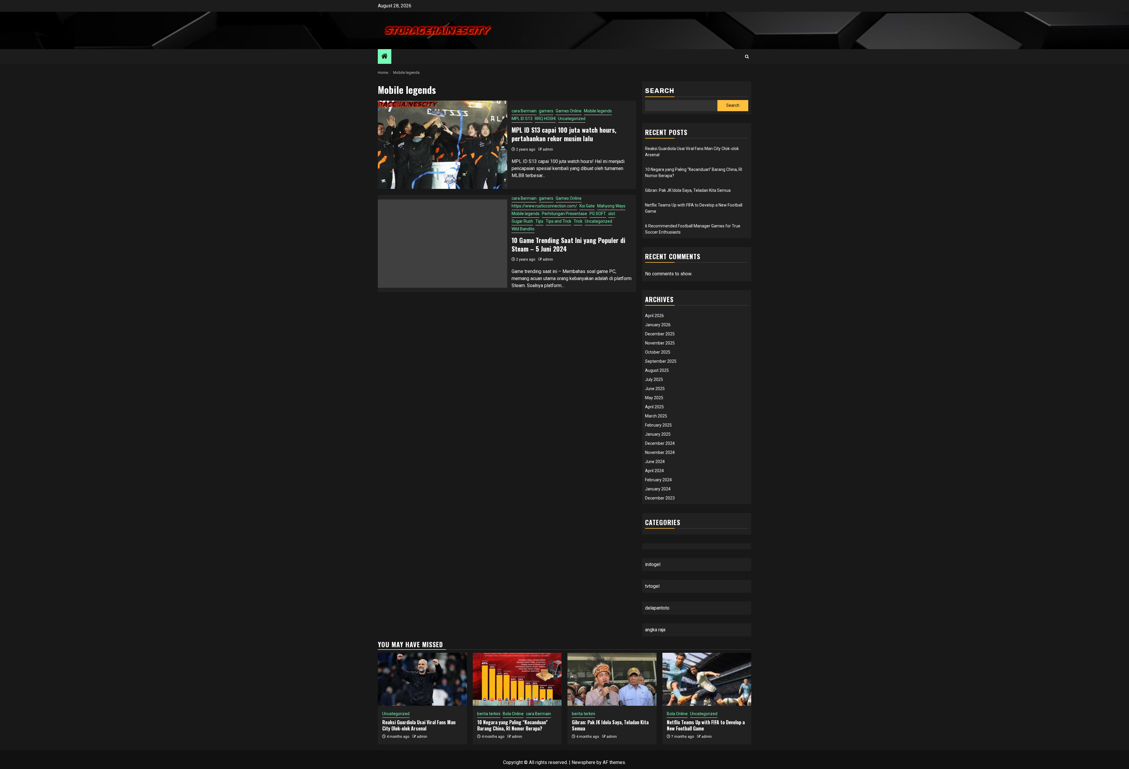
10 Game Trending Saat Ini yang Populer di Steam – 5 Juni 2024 (568, 244)
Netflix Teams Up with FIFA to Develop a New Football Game (706, 725)
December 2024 (660, 443)
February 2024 (658, 479)
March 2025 (656, 416)
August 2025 (657, 370)
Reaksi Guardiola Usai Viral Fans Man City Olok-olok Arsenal (418, 725)
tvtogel (652, 586)
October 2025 (657, 352)
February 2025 (658, 425)
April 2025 (654, 407)
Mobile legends (598, 111)
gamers (546, 111)
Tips (539, 221)
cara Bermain (524, 111)
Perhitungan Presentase (564, 213)
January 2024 (658, 489)
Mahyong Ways (611, 206)
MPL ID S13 (522, 118)
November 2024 (660, 452)
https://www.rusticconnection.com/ (544, 206)
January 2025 (658, 434)
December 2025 (660, 334)
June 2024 (655, 461)
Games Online (569, 111)
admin (548, 149)
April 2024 (654, 470)
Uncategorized (571, 118)
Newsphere (583, 762)
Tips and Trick (558, 221)
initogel (652, 564)
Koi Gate (587, 206)
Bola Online (513, 713)
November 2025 (660, 343)
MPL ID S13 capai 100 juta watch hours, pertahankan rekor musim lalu (564, 134)
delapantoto (657, 608)
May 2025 (654, 397)
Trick (578, 221)
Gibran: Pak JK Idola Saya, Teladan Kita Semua (688, 190)
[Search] (747, 56)
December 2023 (660, 498)
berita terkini (488, 713)
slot (611, 213)
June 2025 (655, 388)
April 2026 (654, 315)
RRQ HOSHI (545, 118)
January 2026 (658, 324)
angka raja (655, 629)
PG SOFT (597, 213)
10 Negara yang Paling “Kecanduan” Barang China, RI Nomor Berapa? (512, 725)
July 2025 (654, 379)
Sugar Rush (522, 221)
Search (659, 91)
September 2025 (661, 361)
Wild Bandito (523, 229)
